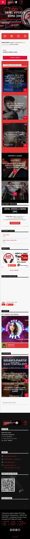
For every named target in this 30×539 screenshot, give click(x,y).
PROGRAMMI (6, 522)
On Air (16, 537)
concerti (15, 10)
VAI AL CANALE (14, 270)
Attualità (5, 384)
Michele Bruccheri (8, 89)
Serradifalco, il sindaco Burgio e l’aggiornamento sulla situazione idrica (15, 165)
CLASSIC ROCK (6, 235)
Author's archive (15, 58)
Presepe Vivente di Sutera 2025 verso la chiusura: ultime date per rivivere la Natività (14, 375)
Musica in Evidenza (7, 357)
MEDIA (4, 523)
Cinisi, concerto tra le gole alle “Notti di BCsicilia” (15, 187)
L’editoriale (23, 523)
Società (4, 370)
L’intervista (13, 523)
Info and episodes (15, 223)
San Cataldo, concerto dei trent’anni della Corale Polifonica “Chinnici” (15, 106)
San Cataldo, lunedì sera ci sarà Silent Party (14, 362)
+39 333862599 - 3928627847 (12, 459)
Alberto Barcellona (17, 23)
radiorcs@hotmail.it (9, 462)
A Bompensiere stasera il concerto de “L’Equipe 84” (15, 134)
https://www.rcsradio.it (10, 456)
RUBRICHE (21, 522)
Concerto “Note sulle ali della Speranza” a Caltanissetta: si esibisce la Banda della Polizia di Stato (15, 79)
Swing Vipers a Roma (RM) (10, 240)
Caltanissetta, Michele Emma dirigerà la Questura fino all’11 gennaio (15, 389)
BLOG (14, 522)
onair (4, 525)
